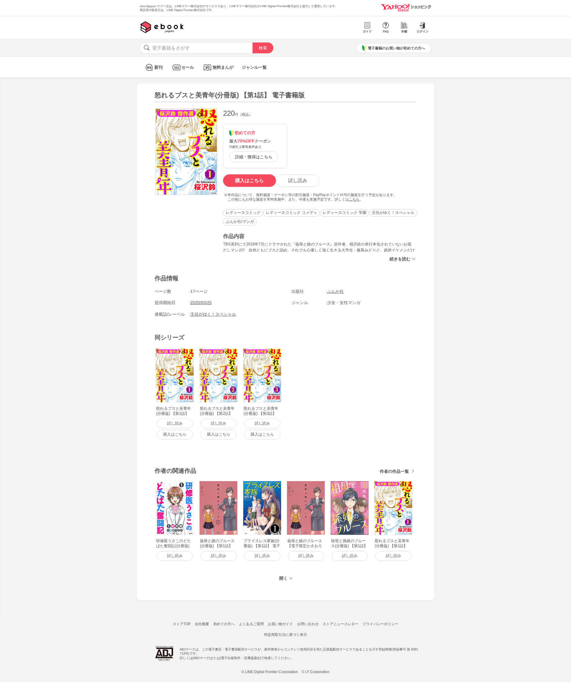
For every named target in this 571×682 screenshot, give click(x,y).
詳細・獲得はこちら (253, 156)
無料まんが (223, 67)
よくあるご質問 (251, 624)
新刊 (158, 67)
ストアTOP (182, 624)
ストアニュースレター (340, 624)
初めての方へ (224, 624)
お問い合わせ (308, 624)
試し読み (297, 180)
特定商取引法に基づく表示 (285, 635)
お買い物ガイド (280, 624)
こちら (354, 199)
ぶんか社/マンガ (240, 221)
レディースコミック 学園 (344, 212)
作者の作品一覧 (394, 471)
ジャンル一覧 (254, 67)
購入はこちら (249, 180)
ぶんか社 (335, 291)
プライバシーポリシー (380, 624)
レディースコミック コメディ (291, 212)
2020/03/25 (201, 302)
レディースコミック (243, 212)
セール (187, 67)
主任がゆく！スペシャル (393, 212)
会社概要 (202, 624)
